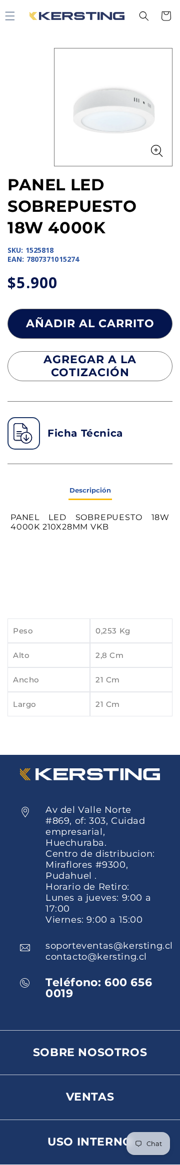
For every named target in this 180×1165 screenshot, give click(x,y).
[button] (144, 16)
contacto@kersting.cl (96, 956)
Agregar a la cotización (90, 366)
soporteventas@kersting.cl (109, 945)
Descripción (90, 490)
